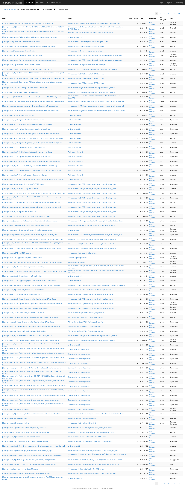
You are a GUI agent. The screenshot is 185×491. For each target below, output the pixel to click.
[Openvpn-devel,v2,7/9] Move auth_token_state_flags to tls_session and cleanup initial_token (34, 193)
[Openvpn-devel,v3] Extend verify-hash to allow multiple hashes (23, 290)
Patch (4, 19)
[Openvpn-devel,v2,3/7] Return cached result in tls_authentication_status (27, 230)
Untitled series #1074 (75, 280)
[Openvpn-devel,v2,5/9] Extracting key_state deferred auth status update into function (31, 202)
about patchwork (108, 488)
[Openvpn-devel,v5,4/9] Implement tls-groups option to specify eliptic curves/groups (30, 340)
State (171, 19)
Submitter (152, 19)
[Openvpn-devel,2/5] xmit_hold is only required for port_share (23, 313)
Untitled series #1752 (75, 37)
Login (161, 3)
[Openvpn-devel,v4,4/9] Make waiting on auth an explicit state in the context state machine (32, 179)
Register (169, 3)
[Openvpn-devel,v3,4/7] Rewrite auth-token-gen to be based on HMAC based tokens (31, 161)
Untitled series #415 (74, 345)
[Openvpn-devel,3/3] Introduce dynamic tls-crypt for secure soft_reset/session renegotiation (33, 101)
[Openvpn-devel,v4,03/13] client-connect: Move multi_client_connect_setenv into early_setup (33, 395)
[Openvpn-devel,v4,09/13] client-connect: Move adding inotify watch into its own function (32, 368)
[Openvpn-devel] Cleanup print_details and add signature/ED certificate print (28, 23)
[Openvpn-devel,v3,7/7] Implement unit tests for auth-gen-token (23, 147)
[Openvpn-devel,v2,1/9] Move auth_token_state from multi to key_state (92, 184)
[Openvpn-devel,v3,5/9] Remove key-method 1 (18, 115)
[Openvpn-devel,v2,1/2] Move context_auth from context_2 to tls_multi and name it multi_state (34, 271)
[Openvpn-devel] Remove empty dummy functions (19, 51)
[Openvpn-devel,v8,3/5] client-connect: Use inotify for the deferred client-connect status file (33, 78)
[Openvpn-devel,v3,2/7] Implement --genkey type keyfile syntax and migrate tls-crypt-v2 (32, 170)
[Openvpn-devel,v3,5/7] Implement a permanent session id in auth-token (26, 156)
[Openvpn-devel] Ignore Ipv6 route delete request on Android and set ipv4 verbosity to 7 (32, 455)
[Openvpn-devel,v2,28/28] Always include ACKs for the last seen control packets (29, 37)
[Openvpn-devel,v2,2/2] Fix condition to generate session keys (23, 267)
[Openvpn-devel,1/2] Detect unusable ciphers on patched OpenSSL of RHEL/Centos (30, 111)
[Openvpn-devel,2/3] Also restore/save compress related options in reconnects (28, 46)
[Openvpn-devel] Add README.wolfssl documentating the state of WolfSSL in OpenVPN (32, 97)
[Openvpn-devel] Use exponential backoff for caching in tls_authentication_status (29, 221)
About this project (54, 3)
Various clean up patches (76, 262)
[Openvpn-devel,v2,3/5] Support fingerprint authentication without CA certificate (29, 299)
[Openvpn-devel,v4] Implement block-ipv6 (16, 418)
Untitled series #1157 (75, 230)
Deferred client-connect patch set (79, 349)
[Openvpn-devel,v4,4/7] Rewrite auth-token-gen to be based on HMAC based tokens (31, 133)
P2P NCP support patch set (77, 258)
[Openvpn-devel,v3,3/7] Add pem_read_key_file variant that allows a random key (29, 166)
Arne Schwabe (152, 23)
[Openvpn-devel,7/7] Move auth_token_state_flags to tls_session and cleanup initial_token (32, 239)
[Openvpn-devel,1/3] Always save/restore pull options (86, 46)
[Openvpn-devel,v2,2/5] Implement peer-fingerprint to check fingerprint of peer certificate (32, 303)
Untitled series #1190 (75, 179)
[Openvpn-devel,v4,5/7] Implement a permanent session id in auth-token (26, 129)
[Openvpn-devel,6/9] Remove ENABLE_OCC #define (20, 92)
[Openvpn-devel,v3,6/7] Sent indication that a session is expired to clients (27, 152)
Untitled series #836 (74, 115)
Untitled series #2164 (75, 478)
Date (141, 19)
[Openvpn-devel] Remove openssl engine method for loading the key (25, 432)
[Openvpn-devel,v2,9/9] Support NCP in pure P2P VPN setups (23, 184)
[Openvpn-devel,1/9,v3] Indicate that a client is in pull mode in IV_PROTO (27, 69)
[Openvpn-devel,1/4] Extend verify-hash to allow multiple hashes (24, 331)
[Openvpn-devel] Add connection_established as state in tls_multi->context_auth (29, 235)
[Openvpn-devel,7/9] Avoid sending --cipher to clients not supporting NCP (27, 88)
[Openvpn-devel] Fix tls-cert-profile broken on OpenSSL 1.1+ (22, 42)
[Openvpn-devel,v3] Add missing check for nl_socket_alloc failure (24, 427)
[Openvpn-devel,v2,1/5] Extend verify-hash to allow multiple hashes (90, 294)
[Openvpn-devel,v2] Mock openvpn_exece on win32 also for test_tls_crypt (27, 450)
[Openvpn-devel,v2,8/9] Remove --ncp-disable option (20, 189)
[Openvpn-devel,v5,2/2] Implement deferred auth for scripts (22, 55)
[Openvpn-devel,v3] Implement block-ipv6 (16, 423)
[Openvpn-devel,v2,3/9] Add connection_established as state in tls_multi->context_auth (31, 207)
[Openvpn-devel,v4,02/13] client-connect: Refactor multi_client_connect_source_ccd (30, 400)
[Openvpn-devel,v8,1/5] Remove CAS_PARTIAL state (86, 74)
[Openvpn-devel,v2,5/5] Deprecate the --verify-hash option (22, 294)
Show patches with (10, 9)
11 (179, 14)
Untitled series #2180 (75, 446)
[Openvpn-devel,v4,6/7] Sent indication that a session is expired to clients (27, 124)
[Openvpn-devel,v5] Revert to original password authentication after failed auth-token (31, 414)
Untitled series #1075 (75, 276)
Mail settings (179, 3)
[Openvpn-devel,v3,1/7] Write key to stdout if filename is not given (24, 175)
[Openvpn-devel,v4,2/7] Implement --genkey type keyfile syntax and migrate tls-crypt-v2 (32, 143)
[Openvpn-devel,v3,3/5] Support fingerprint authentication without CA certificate (29, 280)
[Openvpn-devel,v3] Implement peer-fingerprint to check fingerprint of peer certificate (31, 285)
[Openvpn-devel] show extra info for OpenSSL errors (20, 469)
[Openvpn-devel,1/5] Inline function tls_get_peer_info (86, 313)
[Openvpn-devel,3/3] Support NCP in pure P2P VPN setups (22, 258)
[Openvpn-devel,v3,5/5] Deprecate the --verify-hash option (22, 276)
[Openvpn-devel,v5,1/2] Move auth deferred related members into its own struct (95, 55)
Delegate (163, 20)
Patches (30, 3)
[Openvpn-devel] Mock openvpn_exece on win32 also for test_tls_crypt (26, 473)
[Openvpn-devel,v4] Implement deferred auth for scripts (21, 65)
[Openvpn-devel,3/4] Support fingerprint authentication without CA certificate (28, 322)
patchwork (75, 488)
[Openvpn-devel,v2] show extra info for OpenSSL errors (21, 437)
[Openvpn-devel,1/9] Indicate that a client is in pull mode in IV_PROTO (91, 88)
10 (174, 14)
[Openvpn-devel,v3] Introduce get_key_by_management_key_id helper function (29, 460)
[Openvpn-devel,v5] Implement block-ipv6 (16, 409)
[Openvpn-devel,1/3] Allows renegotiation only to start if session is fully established (96, 101)
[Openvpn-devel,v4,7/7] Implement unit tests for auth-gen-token (23, 120)
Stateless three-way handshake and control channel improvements (90, 32)
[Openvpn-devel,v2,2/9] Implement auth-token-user (19, 212)
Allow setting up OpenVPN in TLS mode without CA (85, 317)
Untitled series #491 (74, 120)
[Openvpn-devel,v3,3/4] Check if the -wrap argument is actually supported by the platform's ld (34, 446)
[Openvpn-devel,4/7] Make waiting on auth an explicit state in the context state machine (31, 248)
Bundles (41, 3)
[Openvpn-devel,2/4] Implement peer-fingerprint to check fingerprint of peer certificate (31, 326)
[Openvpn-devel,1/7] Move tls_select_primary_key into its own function (92, 239)
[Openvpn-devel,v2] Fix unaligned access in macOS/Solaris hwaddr (25, 441)
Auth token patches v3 (75, 147)
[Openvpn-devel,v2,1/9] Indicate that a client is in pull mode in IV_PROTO (27, 336)
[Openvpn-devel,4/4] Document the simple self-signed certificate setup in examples (30, 317)
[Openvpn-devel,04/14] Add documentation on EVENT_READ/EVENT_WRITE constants (32, 262)
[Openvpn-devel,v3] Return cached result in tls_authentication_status (25, 225)
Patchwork (6, 2)
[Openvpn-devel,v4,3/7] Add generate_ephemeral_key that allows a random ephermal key (32, 138)
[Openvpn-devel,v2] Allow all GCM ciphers (16, 253)
